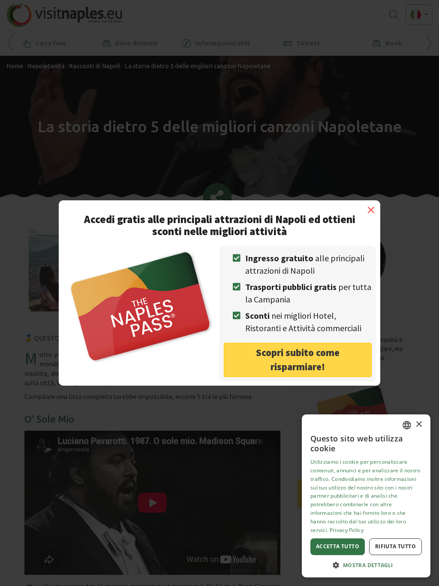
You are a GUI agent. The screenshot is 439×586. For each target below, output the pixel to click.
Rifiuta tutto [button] (395, 546)
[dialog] (366, 495)
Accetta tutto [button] (337, 546)
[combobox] (407, 425)
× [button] (418, 424)
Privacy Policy (347, 530)
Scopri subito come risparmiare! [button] (298, 359)
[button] (366, 565)
